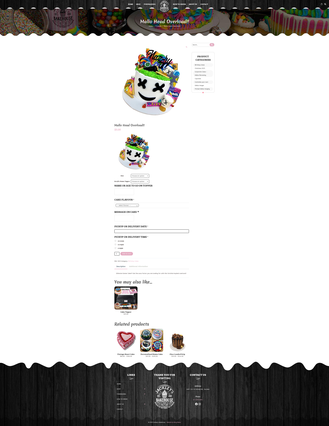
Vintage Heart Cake (126, 354)
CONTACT (204, 4)
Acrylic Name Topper (122, 181)
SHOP (138, 4)
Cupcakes (198, 78)
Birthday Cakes (200, 65)
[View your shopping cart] (322, 4)
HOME (130, 4)
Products (159, 26)
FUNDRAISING (150, 4)
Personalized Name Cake (152, 354)
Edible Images (199, 85)
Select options (126, 298)
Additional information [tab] (138, 266)
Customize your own (201, 82)
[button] (186, 47)
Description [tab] (120, 266)
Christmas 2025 (200, 68)
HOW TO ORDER (179, 4)
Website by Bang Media (174, 422)
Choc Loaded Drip (177, 354)
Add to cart (126, 254)
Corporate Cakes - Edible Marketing (201, 73)
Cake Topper (125, 312)
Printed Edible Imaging (202, 89)
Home (151, 26)
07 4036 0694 (198, 400)
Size (122, 176)
